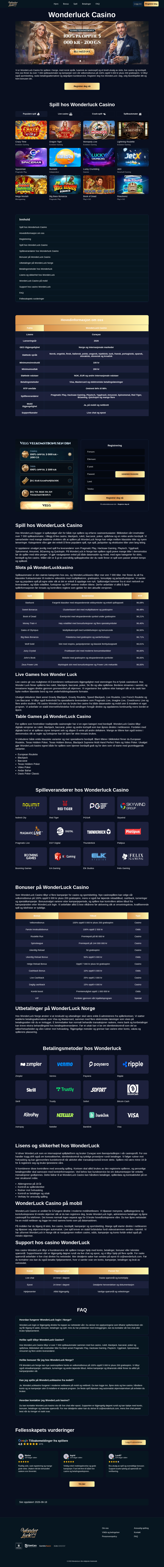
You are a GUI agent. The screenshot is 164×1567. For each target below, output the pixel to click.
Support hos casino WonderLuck (35, 287)
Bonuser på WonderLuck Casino (34, 257)
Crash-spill (97, 114)
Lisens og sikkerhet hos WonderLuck (37, 275)
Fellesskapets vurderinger (31, 299)
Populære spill (29, 114)
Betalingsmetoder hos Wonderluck (35, 269)
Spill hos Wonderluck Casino (33, 227)
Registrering (25, 239)
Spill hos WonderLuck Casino (33, 245)
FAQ (21, 293)
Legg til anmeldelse (133, 1442)
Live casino (63, 114)
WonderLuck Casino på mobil (33, 281)
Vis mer (82, 1484)
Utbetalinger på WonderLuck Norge (36, 263)
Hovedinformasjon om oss (31, 233)
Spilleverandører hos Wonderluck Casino (39, 251)
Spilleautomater (131, 114)
